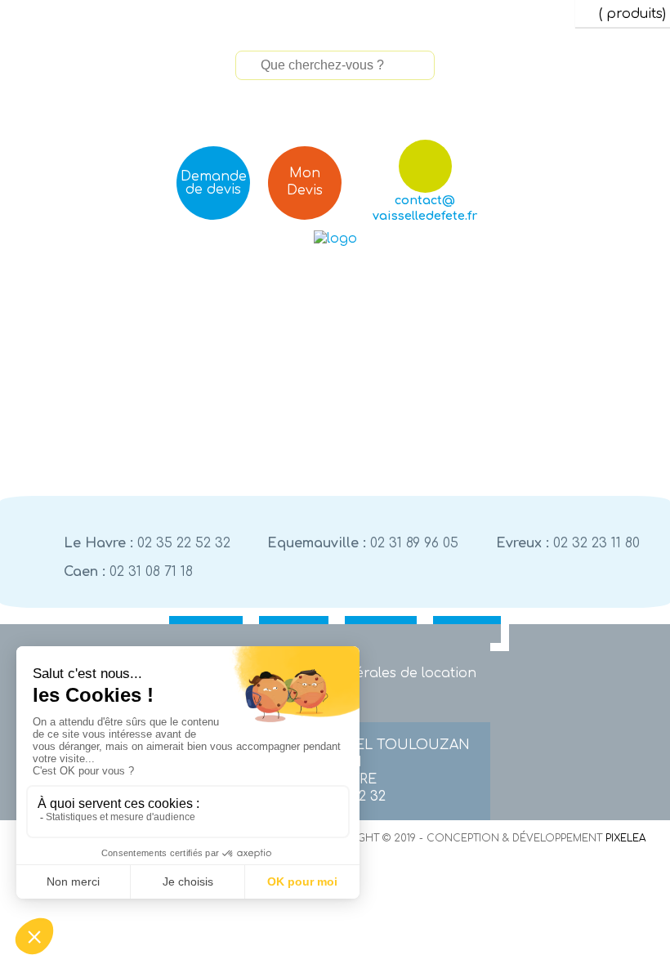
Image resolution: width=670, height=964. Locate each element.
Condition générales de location (368, 673)
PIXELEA (625, 838)
